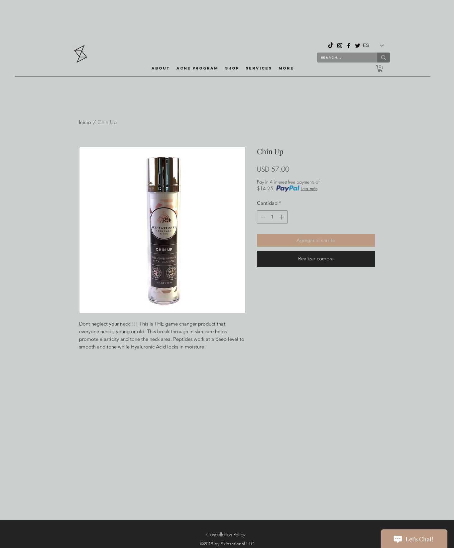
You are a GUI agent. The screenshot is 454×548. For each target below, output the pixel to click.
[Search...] (383, 58)
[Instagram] (339, 45)
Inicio (85, 122)
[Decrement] (262, 217)
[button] (232, 68)
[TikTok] (330, 45)
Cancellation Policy (225, 534)
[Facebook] (348, 45)
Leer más (309, 188)
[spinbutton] (272, 217)
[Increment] (282, 217)
